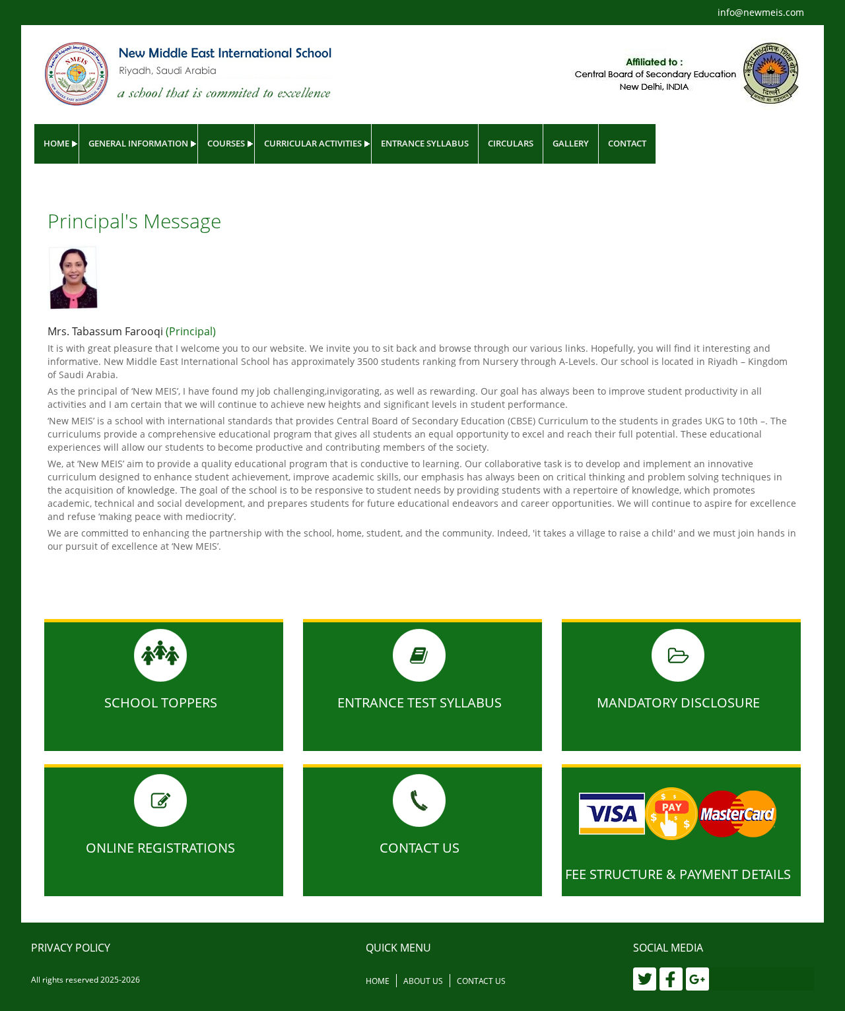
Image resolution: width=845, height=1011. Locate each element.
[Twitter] (644, 979)
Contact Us (419, 848)
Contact (627, 143)
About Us (423, 981)
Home (56, 143)
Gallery (571, 143)
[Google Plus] (697, 979)
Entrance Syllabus (425, 143)
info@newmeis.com (761, 12)
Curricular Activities (313, 143)
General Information (138, 143)
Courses (226, 143)
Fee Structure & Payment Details (678, 874)
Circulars (510, 143)
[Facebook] (671, 979)
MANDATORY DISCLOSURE (678, 702)
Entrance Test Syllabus (419, 702)
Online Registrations (160, 848)
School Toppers (160, 702)
